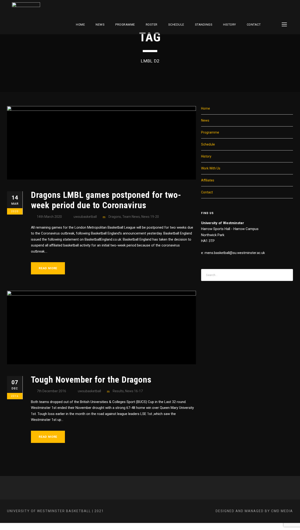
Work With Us (210, 168)
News (100, 24)
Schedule (208, 144)
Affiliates (207, 180)
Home (80, 24)
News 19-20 (150, 217)
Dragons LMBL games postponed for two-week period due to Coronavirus (106, 200)
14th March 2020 (49, 217)
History (229, 24)
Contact (254, 24)
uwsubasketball (85, 217)
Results (118, 391)
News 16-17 (134, 391)
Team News (131, 217)
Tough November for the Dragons (91, 380)
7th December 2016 (51, 391)
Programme (125, 24)
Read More (48, 268)
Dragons (115, 217)
